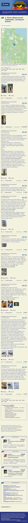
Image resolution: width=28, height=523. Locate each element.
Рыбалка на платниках (9, 416)
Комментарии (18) (9, 231)
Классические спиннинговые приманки (11, 486)
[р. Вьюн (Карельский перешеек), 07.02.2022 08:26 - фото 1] (4, 354)
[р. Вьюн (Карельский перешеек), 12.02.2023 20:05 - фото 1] (4, 223)
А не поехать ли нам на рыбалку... (12, 407)
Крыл (26, 249)
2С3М (26, 192)
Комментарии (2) (8, 192)
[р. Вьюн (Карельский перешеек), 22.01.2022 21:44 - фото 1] (4, 386)
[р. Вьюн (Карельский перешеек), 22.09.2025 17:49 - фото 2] (10, 88)
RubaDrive (10, 454)
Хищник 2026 (6, 489)
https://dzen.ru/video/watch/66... (14, 158)
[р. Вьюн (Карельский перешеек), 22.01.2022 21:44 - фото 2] (10, 386)
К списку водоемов (6, 25)
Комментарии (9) (9, 394)
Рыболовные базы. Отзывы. (11, 413)
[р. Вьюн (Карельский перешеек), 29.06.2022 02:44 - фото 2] (10, 304)
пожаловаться (19, 180)
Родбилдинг (5, 485)
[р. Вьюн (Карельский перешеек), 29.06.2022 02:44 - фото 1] (4, 304)
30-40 (17, 69)
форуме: (12, 405)
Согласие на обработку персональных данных (10, 519)
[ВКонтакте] (23, 74)
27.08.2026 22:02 (18, 501)
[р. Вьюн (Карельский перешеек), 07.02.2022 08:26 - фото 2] (10, 354)
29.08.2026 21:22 (14, 494)
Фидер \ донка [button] (5, 278)
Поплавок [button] (4, 178)
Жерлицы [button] (4, 229)
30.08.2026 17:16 (14, 492)
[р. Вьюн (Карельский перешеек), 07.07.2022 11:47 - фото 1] (4, 272)
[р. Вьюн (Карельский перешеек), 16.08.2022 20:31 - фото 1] (4, 245)
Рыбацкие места (8, 411)
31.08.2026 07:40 (7, 488)
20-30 (13, 69)
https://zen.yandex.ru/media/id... (8, 266)
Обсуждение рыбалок (9, 406)
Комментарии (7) (9, 180)
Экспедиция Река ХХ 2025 (8, 501)
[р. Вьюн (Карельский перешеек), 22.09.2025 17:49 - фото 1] (4, 88)
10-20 (10, 69)
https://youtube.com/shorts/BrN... (8, 209)
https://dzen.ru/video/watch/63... (13, 213)
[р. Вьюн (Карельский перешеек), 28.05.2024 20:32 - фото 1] (3, 120)
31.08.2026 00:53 (12, 489)
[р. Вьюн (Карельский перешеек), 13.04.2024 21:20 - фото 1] (4, 172)
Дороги (6, 410)
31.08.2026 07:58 (12, 485)
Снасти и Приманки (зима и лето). (10, 495)
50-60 (23, 69)
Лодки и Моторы (6, 492)
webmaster (19, 522)
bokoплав (10, 470)
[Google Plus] (26, 74)
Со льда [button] (12, 229)
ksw (26, 97)
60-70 (2, 70)
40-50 (20, 69)
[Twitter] (24, 74)
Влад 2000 (24, 126)
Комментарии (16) (9, 280)
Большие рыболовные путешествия (12, 417)
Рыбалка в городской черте (10, 414)
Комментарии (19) (9, 249)
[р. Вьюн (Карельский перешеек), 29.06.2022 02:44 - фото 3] (16, 304)
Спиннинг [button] (4, 95)
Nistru (25, 180)
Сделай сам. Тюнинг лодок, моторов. (11, 490)
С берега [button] (12, 95)
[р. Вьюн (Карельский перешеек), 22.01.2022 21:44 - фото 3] (16, 386)
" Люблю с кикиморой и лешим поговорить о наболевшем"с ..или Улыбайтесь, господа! (16, 473)
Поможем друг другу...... (8, 497)
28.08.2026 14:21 (17, 497)
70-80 (5, 70)
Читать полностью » (12, 447)
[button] (14, 44)
